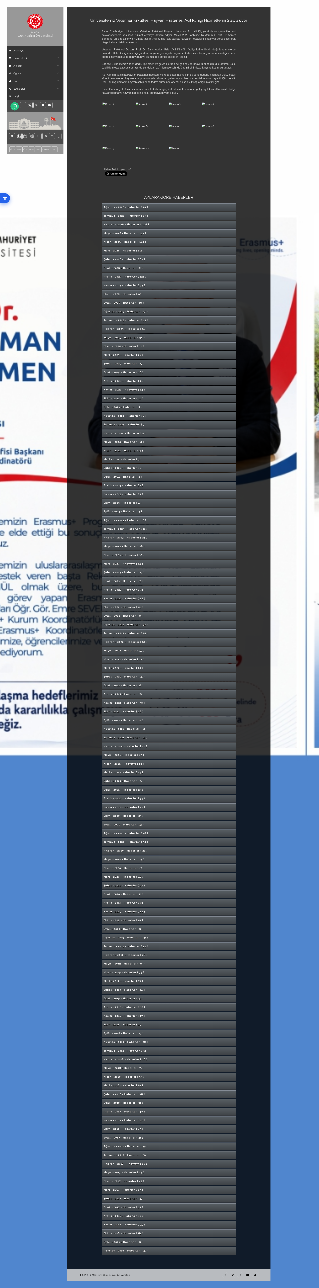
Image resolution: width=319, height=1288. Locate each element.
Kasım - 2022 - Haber (124, 598)
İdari (15, 81)
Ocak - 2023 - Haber (123, 581)
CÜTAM (32, 149)
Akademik (18, 66)
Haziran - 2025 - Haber (126, 328)
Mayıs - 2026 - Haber (125, 233)
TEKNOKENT (46, 149)
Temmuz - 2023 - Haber (126, 528)
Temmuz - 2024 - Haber (125, 424)
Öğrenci (17, 73)
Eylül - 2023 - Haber (123, 511)
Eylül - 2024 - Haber (123, 407)
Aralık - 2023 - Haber (123, 485)
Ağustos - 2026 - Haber (126, 207)
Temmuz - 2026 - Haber (126, 215)
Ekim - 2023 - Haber (123, 502)
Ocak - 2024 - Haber (123, 476)
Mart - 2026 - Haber (124, 250)
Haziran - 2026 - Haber (126, 224)
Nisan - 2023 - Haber (124, 555)
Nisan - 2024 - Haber (123, 450)
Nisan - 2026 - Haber (125, 241)
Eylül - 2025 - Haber (124, 302)
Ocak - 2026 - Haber (123, 268)
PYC (52, 136)
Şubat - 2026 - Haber (124, 259)
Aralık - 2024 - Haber (124, 381)
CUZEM (19, 149)
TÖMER (38, 149)
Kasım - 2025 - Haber (124, 285)
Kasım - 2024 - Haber (124, 389)
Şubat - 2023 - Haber (124, 572)
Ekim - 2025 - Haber (124, 294)
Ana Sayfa (18, 50)
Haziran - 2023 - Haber (125, 537)
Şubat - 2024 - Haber (124, 467)
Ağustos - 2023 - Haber (125, 520)
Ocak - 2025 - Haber (123, 372)
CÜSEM (13, 149)
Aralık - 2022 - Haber (124, 589)
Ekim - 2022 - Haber (123, 607)
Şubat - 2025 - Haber (124, 363)
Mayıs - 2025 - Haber (124, 337)
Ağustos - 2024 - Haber (125, 415)
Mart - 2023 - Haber (123, 563)
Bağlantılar (19, 88)
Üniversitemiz (20, 58)
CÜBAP (25, 149)
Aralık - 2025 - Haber (125, 276)
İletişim (17, 96)
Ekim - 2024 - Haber (123, 398)
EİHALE (54, 149)
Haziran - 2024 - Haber (125, 433)
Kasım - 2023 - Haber (123, 494)
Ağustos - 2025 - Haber (126, 311)
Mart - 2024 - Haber (123, 459)
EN (46, 136)
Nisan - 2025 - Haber (124, 346)
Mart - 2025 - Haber (123, 355)
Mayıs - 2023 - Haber (124, 546)
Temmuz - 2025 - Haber (126, 320)
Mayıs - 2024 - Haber (124, 441)
